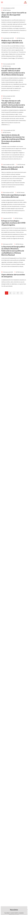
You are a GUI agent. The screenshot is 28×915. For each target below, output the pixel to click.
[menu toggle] (2, 2)
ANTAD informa (7, 10)
